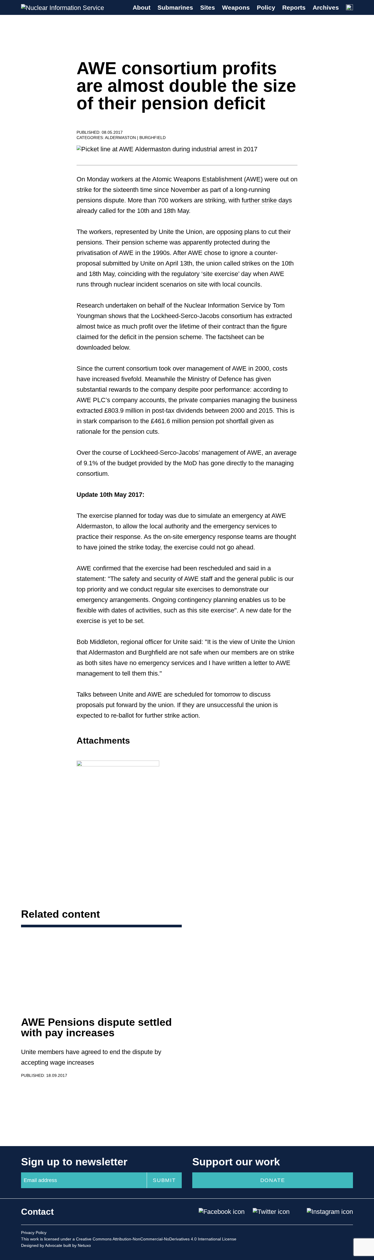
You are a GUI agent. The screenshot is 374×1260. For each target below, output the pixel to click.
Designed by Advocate (41, 1245)
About (141, 7)
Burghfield (152, 137)
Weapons (236, 7)
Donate (272, 1180)
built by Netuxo (77, 1245)
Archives (326, 7)
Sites (207, 7)
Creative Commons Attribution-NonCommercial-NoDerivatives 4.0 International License (156, 1239)
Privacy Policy (33, 1232)
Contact (37, 1211)
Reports (294, 7)
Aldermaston (121, 137)
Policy (266, 7)
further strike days (267, 200)
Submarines (175, 7)
